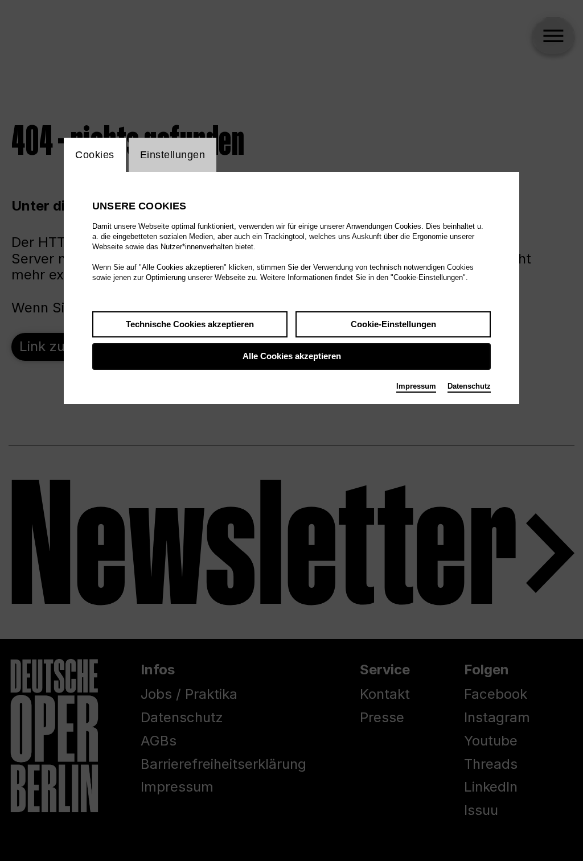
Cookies (94, 154)
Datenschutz (469, 386)
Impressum (416, 386)
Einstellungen (173, 154)
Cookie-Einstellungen (393, 324)
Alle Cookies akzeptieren (292, 356)
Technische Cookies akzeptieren (190, 324)
